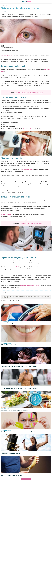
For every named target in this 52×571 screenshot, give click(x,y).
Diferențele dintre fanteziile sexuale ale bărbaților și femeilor (19, 366)
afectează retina (27, 169)
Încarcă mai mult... (26, 479)
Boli (6, 5)
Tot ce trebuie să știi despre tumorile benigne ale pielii (29, 92)
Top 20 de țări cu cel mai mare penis (12, 475)
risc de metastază (27, 128)
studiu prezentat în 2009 (14, 267)
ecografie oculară (40, 190)
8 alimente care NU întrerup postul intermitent (15, 410)
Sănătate (2, 5)
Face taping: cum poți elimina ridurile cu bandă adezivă (18, 432)
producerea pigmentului (7, 55)
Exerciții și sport (5, 321)
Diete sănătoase (5, 408)
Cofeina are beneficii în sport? (10, 453)
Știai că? (3, 473)
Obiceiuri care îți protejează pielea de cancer (30, 223)
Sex (2, 365)
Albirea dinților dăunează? (9, 345)
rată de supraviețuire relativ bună (29, 285)
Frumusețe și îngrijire (6, 343)
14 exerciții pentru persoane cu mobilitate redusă (16, 323)
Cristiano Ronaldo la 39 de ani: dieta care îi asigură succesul (19, 388)
